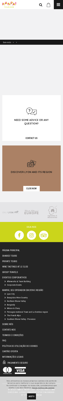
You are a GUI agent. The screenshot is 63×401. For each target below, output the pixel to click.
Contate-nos (9, 329)
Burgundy (10, 305)
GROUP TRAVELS (10, 272)
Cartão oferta (10, 351)
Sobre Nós (7, 324)
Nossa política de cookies (43, 387)
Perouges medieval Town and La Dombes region (27, 312)
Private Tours (9, 261)
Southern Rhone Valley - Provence (20, 319)
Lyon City (10, 294)
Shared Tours (9, 256)
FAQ (4, 340)
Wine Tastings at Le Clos (15, 266)
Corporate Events (14, 285)
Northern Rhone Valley (16, 301)
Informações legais (13, 357)
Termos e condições (13, 335)
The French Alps (13, 315)
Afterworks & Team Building (18, 281)
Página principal (11, 250)
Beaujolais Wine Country (17, 297)
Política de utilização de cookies (20, 346)
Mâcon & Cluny (13, 308)
